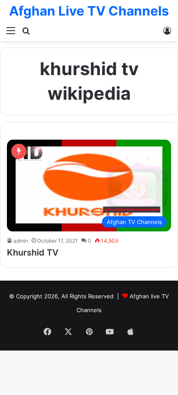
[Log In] (167, 30)
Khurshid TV (32, 252)
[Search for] (26, 30)
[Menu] (10, 30)
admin (20, 240)
